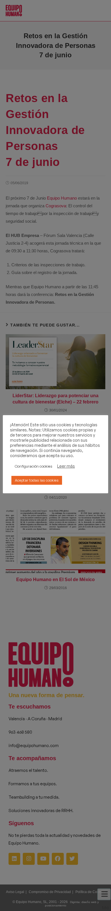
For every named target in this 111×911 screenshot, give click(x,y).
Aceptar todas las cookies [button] (37, 480)
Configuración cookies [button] (33, 466)
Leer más (66, 466)
